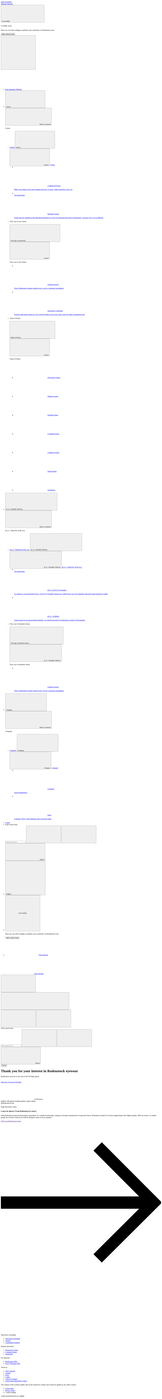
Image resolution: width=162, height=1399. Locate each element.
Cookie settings (10, 1392)
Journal (7, 1341)
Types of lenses (16, 337)
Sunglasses (9, 1354)
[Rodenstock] (17, 86)
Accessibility (6, 21)
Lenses (8, 107)
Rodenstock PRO (11, 1362)
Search (41, 859)
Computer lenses (11, 1352)
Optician (10, 4)
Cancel (4, 1065)
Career (7, 823)
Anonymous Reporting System (16, 1381)
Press (7, 1375)
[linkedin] (17, 1333)
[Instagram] (17, 1316)
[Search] (43, 834)
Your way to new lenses (18, 240)
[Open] (35, 1001)
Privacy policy (10, 1390)
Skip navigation (6, 2)
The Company (10, 1371)
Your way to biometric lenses (20, 643)
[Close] (53, 1018)
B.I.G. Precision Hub (12, 1363)
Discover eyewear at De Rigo (11, 1082)
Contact (8, 1373)
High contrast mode (8, 34)
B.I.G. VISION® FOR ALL (14, 509)
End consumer (10, 89)
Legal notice (9, 1388)
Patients (4, 4)
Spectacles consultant (12, 1339)
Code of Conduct (11, 1379)
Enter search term (11, 825)
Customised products (12, 1343)
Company (9, 710)
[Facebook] (17, 1299)
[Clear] (78, 834)
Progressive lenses (11, 1350)
